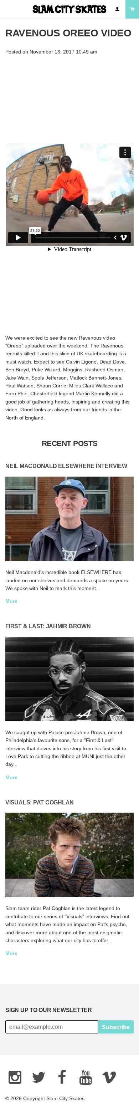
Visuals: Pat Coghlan (39, 802)
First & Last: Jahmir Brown (48, 626)
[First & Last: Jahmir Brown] (69, 679)
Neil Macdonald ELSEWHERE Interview (66, 466)
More (11, 601)
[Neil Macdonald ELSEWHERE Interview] (69, 519)
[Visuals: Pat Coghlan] (69, 855)
